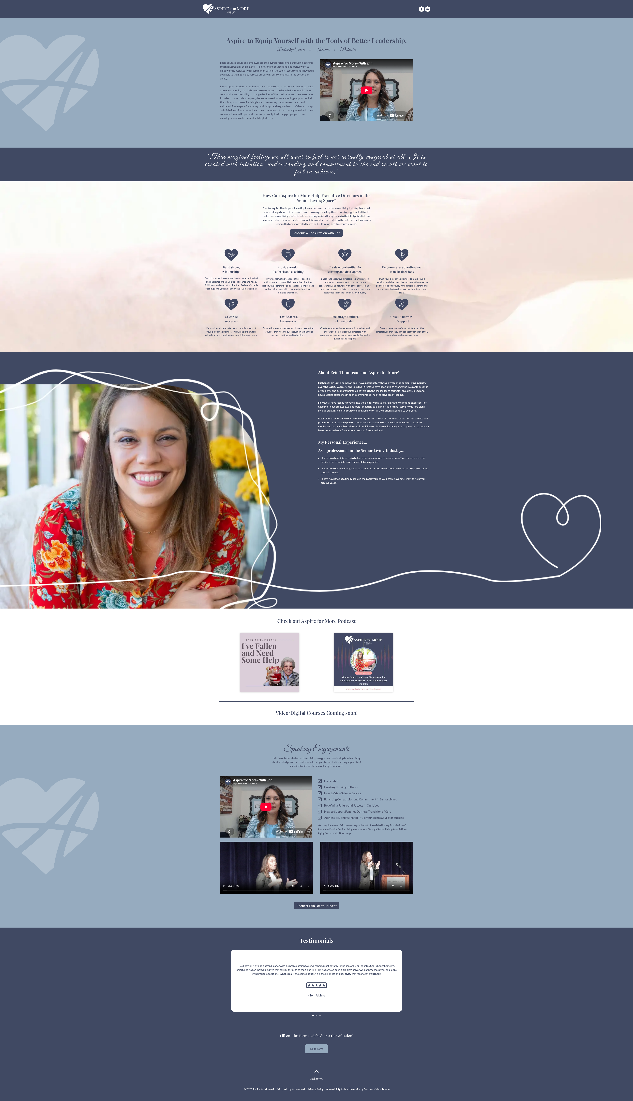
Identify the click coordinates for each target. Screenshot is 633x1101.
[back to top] (316, 1071)
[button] (313, 1015)
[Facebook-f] (421, 9)
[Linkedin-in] (427, 9)
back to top (316, 1078)
